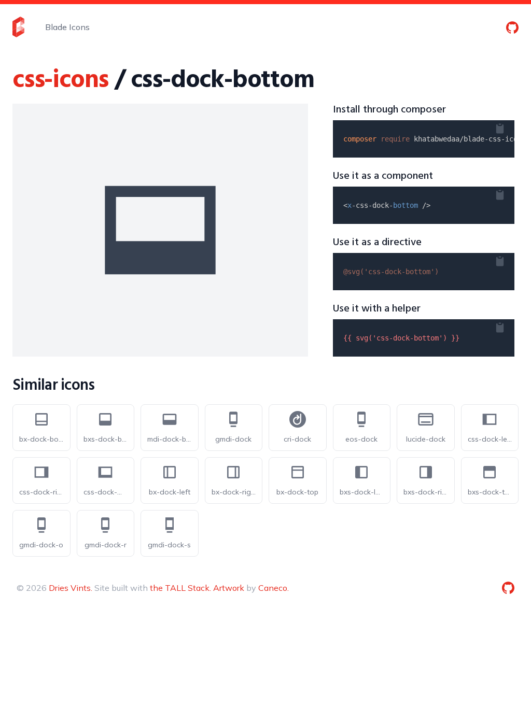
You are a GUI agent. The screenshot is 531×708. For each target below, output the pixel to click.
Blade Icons (67, 27)
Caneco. (273, 588)
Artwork (228, 588)
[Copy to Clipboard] (508, 126)
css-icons (60, 81)
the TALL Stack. (180, 588)
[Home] (18, 27)
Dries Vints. (70, 588)
